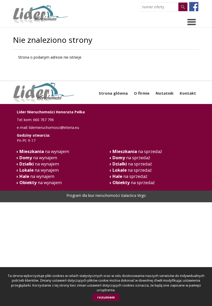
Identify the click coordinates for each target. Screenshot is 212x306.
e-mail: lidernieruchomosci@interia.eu (48, 127)
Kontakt (188, 93)
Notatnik (164, 93)
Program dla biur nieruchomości (93, 195)
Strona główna (113, 93)
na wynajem (44, 151)
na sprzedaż (137, 151)
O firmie (141, 93)
